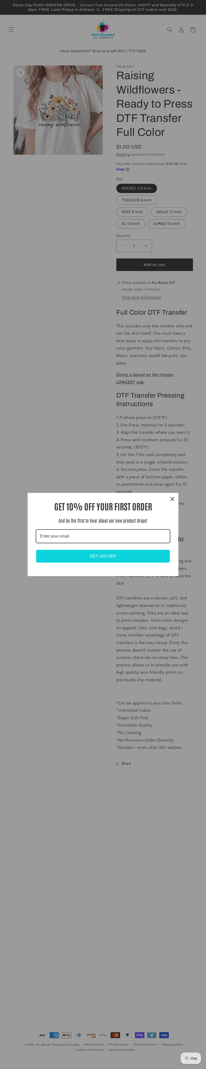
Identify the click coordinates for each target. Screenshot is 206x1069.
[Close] (172, 499)
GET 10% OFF (103, 556)
